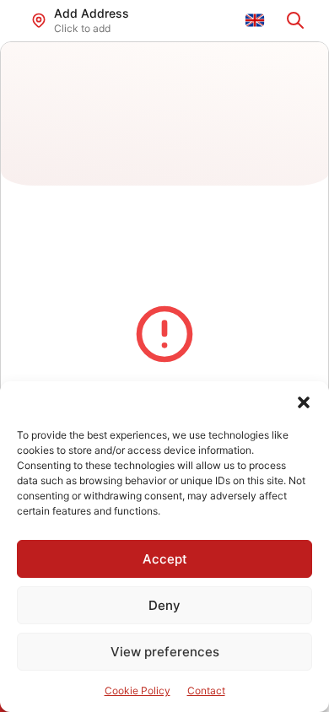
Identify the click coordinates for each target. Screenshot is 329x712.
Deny (164, 605)
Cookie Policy (137, 690)
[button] (303, 402)
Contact (206, 690)
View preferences (165, 652)
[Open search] (295, 20)
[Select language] (255, 20)
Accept (165, 559)
